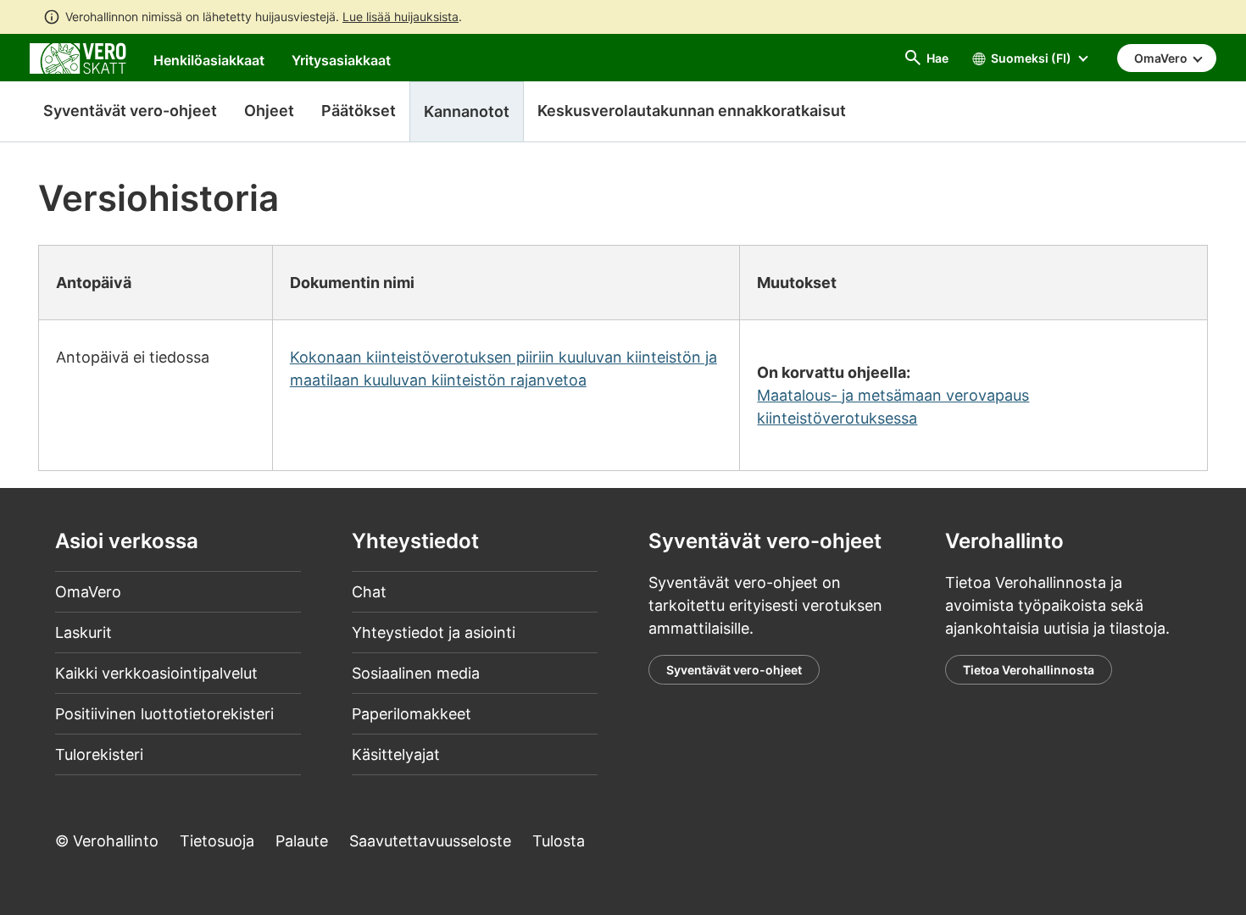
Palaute (301, 841)
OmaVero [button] (1162, 58)
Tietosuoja (217, 841)
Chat (369, 592)
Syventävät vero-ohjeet (130, 110)
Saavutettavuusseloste (430, 841)
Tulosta (558, 841)
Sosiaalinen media (416, 673)
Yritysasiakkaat (341, 60)
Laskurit (83, 632)
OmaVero (88, 592)
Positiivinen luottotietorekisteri (164, 714)
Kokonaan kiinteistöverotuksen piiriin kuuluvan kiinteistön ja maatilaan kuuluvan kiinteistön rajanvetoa (503, 368)
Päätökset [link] (358, 110)
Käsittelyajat (396, 754)
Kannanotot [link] (466, 111)
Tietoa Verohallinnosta (1028, 670)
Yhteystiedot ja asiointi (433, 632)
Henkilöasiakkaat (208, 60)
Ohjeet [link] (269, 110)
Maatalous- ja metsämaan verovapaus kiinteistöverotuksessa (893, 406)
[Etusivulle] (78, 57)
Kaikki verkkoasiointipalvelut (156, 673)
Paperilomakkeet (411, 714)
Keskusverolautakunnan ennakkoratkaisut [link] (691, 110)
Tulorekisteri (99, 754)
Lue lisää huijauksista (400, 16)
